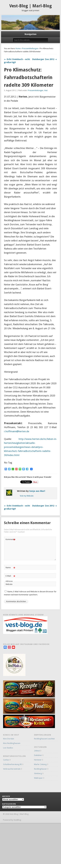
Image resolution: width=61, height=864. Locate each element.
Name (10, 568)
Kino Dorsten (8, 739)
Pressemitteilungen (30, 48)
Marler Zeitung (40, 764)
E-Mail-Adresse (10, 578)
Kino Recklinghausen (11, 743)
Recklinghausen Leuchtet (44, 739)
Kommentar (11, 540)
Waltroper (38, 778)
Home (18, 48)
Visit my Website (26, 496)
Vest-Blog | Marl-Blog (30, 6)
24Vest (37, 751)
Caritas (6, 760)
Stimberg (38, 773)
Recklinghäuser (40, 769)
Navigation (30, 34)
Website (9, 584)
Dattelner (38, 755)
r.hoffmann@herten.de (16, 431)
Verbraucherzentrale (11, 769)
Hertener (37, 760)
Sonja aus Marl (37, 491)
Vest (46, 90)
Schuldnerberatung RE (12, 764)
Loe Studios (8, 748)
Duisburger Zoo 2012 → (44, 59)
